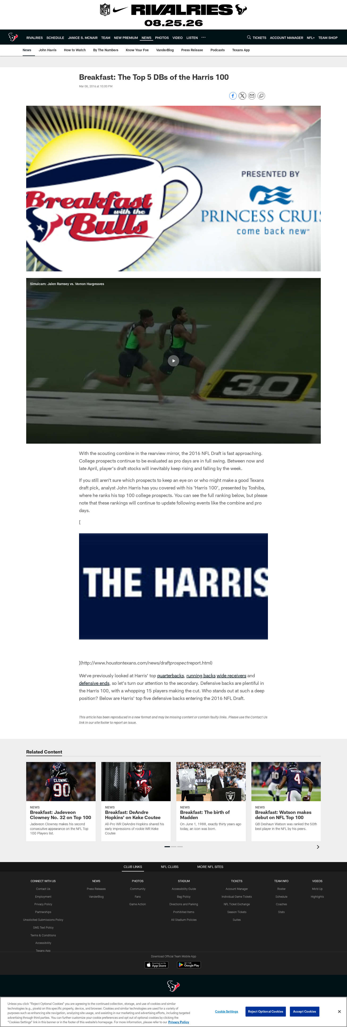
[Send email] (252, 98)
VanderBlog (96, 896)
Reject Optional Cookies (265, 1011)
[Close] (339, 1011)
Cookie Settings (226, 1011)
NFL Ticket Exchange (237, 904)
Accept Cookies (304, 1011)
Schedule (281, 896)
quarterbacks (170, 675)
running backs (201, 675)
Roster (281, 888)
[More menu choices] (203, 37)
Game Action (137, 904)
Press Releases (96, 888)
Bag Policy (183, 896)
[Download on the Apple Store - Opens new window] (156, 965)
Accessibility (43, 942)
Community (137, 888)
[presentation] (319, 847)
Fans (138, 896)
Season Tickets (236, 911)
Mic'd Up (317, 888)
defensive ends (94, 683)
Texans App (43, 950)
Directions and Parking (183, 904)
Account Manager (237, 888)
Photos (138, 881)
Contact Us (43, 888)
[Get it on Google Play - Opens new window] (189, 967)
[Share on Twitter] (242, 98)
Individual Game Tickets (237, 896)
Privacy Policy (43, 904)
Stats (281, 911)
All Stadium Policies (184, 919)
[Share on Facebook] (233, 98)
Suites (237, 919)
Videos (317, 881)
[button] (173, 360)
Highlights (317, 896)
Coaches (281, 904)
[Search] (249, 37)
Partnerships (43, 911)
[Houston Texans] (173, 987)
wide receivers (231, 675)
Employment (43, 896)
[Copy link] (261, 96)
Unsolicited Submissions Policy (43, 919)
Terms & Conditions (43, 935)
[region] (173, 1012)
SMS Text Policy (43, 927)
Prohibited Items (183, 911)
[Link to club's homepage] (13, 37)
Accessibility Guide (184, 888)
